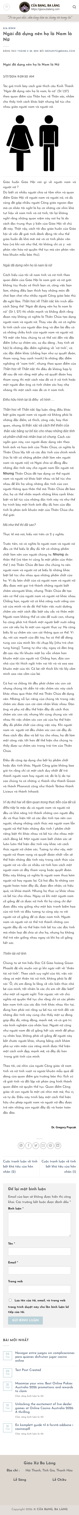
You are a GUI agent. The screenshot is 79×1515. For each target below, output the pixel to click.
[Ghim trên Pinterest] (50, 1145)
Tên (11, 1243)
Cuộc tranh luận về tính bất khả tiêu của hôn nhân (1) (59, 1167)
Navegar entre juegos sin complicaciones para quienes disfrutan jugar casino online (45, 1356)
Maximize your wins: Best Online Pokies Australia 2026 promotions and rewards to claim (44, 1387)
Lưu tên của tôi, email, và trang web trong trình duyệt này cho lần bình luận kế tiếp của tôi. (38, 1306)
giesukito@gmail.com (60, 51)
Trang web (15, 1281)
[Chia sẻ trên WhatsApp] (21, 1145)
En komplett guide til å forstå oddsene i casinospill (44, 1427)
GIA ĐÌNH (9, 28)
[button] (6, 7)
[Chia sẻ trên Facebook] (28, 1145)
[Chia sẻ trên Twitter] (35, 1145)
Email (13, 1262)
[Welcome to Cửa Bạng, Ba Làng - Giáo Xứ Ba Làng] (39, 7)
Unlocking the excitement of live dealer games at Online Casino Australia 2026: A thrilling (44, 1408)
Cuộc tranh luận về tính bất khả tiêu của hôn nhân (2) (20, 1167)
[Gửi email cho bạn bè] (43, 1145)
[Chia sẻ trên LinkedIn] (57, 1145)
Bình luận (15, 1208)
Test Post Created (28, 1370)
